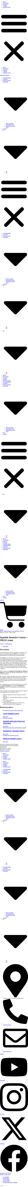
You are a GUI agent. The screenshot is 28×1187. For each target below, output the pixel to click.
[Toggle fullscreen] (2, 1185)
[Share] (3, 1185)
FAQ (7, 127)
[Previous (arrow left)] (0, 1186)
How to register (9, 123)
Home (4, 1)
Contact (5, 128)
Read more (5, 716)
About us (5, 4)
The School (5, 3)
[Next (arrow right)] (2, 1186)
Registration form (10, 124)
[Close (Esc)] (5, 1185)
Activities (5, 79)
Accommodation (7, 77)
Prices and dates (7, 80)
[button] (14, 37)
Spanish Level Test (10, 126)
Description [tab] (5, 646)
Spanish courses (7, 7)
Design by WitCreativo (5, 1174)
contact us (18, 704)
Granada (5, 5)
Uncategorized (15, 631)
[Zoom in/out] (0, 1185)
